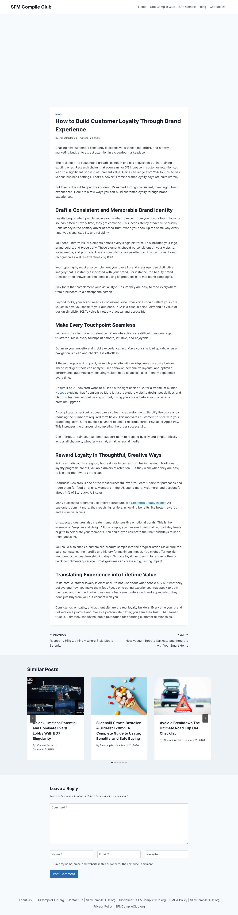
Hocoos (60, 392)
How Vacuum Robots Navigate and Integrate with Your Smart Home (157, 640)
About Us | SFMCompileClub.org (41, 900)
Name (56, 854)
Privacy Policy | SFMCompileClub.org (119, 906)
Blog (203, 7)
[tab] (112, 762)
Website (152, 854)
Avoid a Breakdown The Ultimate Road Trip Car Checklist (180, 728)
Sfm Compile (188, 7)
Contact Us (217, 7)
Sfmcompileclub (68, 137)
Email (104, 854)
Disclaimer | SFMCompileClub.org (142, 900)
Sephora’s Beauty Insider (148, 503)
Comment (59, 807)
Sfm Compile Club (162, 7)
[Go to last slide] (33, 718)
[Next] (205, 718)
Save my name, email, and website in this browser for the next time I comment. (103, 864)
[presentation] (55, 696)
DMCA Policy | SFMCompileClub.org (194, 900)
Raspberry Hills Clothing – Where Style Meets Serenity (81, 640)
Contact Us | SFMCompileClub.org (92, 900)
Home (142, 7)
